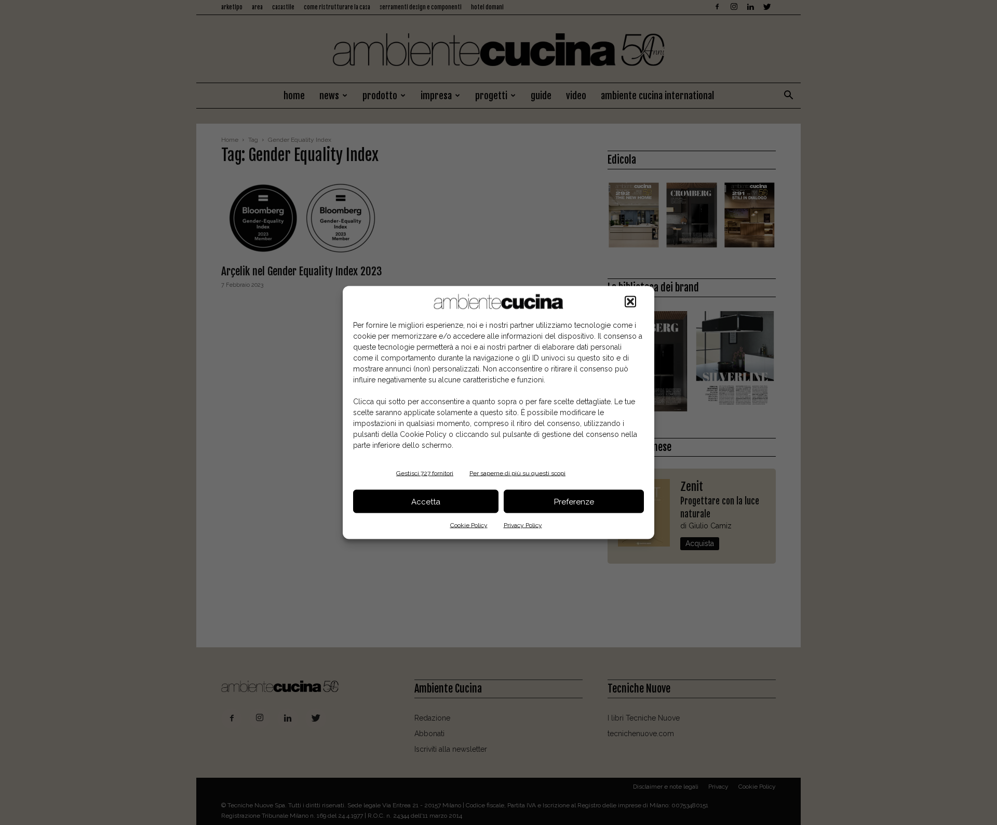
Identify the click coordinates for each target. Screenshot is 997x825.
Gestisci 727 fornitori (424, 473)
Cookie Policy (469, 525)
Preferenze (574, 501)
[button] (630, 302)
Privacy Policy (523, 525)
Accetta (425, 501)
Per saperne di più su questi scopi (517, 473)
